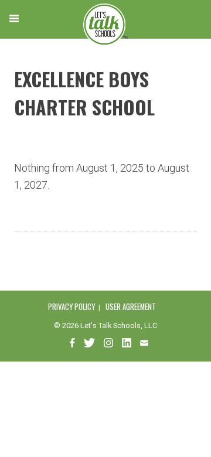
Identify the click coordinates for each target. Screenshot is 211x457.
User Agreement (131, 306)
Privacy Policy (71, 306)
